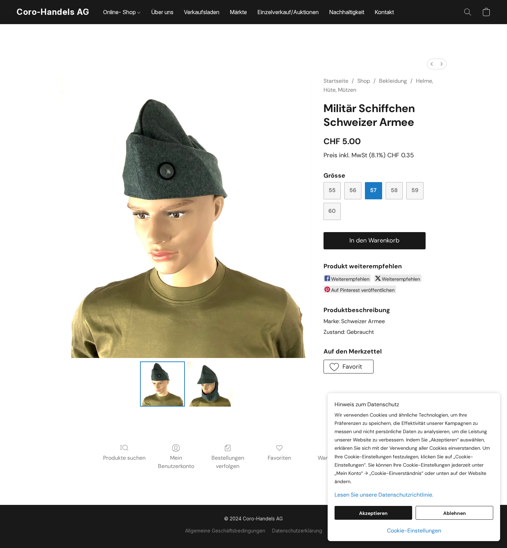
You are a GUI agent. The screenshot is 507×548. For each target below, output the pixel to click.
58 (394, 190)
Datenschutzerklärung (297, 531)
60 (332, 211)
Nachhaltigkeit (346, 12)
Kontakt (384, 12)
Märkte (238, 12)
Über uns (162, 12)
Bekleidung (393, 80)
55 (332, 190)
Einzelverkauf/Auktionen (288, 12)
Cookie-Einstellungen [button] (414, 530)
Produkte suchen (124, 457)
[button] (53, 12)
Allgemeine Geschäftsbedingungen (225, 531)
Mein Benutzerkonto (176, 462)
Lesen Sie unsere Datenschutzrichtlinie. (384, 494)
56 (352, 190)
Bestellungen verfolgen (227, 462)
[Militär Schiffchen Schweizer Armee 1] (210, 383)
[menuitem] (432, 64)
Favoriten (279, 457)
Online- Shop (120, 12)
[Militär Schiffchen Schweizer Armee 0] (162, 383)
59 (414, 190)
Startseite (336, 80)
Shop (363, 80)
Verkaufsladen (201, 12)
